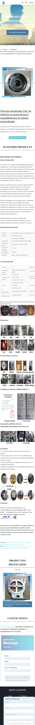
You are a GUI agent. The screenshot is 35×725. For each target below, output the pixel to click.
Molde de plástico (19, 528)
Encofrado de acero (12, 532)
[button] (22, 3)
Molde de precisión (23, 530)
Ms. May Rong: (9, 627)
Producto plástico (23, 532)
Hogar (5, 49)
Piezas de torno (12, 530)
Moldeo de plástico (22, 525)
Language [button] (31, 2)
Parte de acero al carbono (8, 525)
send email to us (18, 137)
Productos (13, 49)
